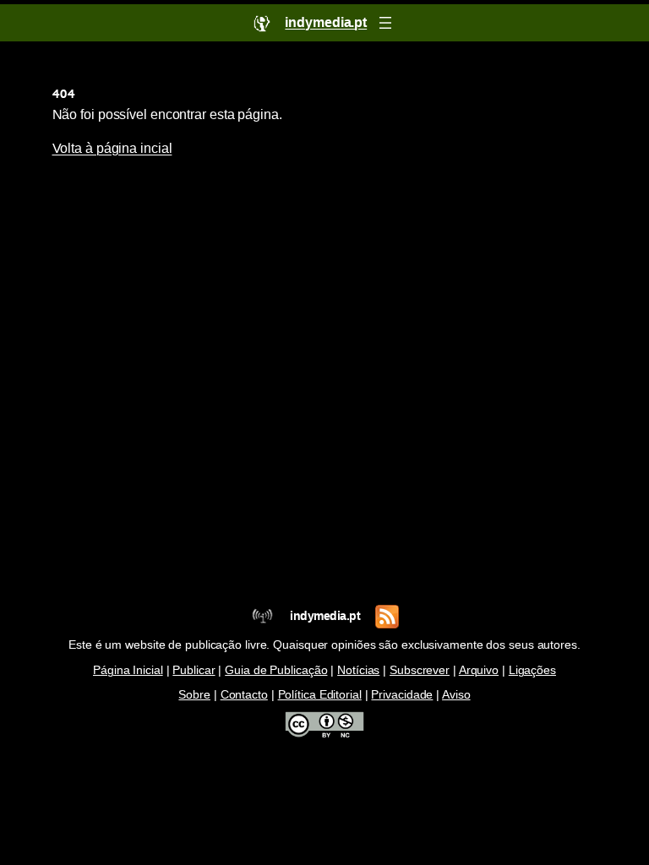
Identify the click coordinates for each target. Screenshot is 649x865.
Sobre (194, 694)
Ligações (532, 670)
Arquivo (479, 670)
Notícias (358, 670)
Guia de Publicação (276, 670)
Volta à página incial (112, 148)
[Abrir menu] (385, 23)
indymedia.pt (325, 616)
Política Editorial (320, 694)
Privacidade (402, 694)
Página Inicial (128, 670)
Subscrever (420, 670)
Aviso (456, 694)
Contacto (244, 694)
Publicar (193, 670)
